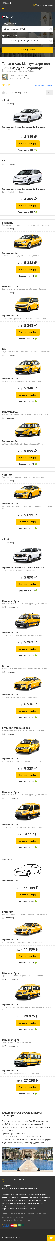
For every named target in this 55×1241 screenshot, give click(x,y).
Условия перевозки (44, 85)
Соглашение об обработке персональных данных (24, 1214)
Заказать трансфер (27, 143)
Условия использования (12, 1217)
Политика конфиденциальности (16, 1220)
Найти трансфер (27, 49)
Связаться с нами (44, 5)
